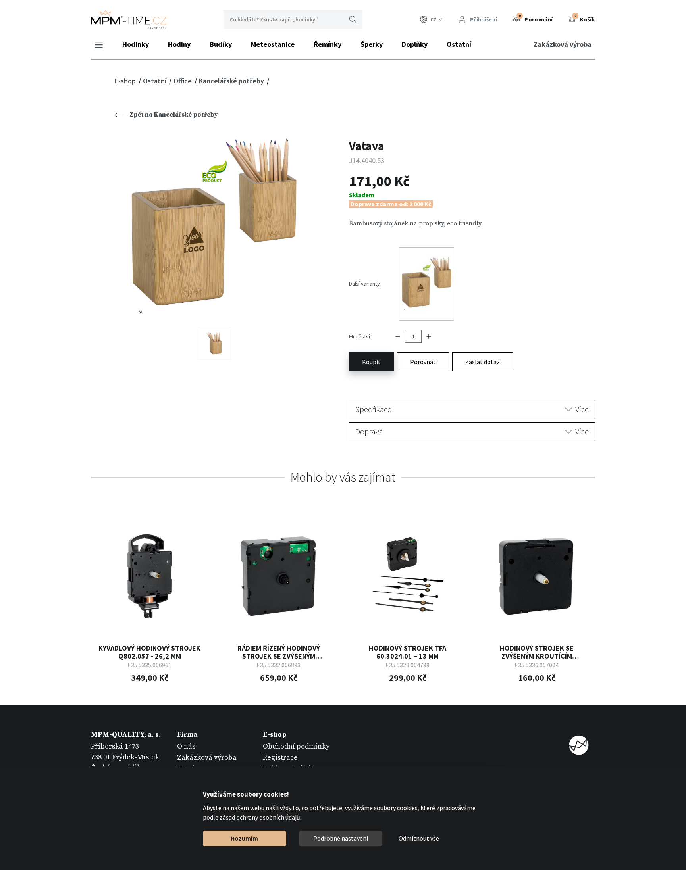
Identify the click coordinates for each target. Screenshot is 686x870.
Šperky (371, 44)
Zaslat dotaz (482, 362)
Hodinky (135, 44)
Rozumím (244, 838)
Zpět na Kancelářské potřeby (173, 115)
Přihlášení (483, 19)
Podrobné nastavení (340, 838)
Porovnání (536, 18)
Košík (584, 18)
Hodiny (179, 44)
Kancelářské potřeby (232, 80)
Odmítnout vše (419, 838)
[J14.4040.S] (214, 343)
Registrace (280, 757)
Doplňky (415, 44)
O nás (186, 746)
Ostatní (459, 44)
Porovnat (423, 362)
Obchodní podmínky (296, 746)
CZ (433, 19)
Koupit (371, 362)
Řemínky (327, 44)
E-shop (126, 80)
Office (183, 80)
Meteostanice (273, 44)
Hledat (352, 19)
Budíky (221, 44)
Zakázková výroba (563, 44)
